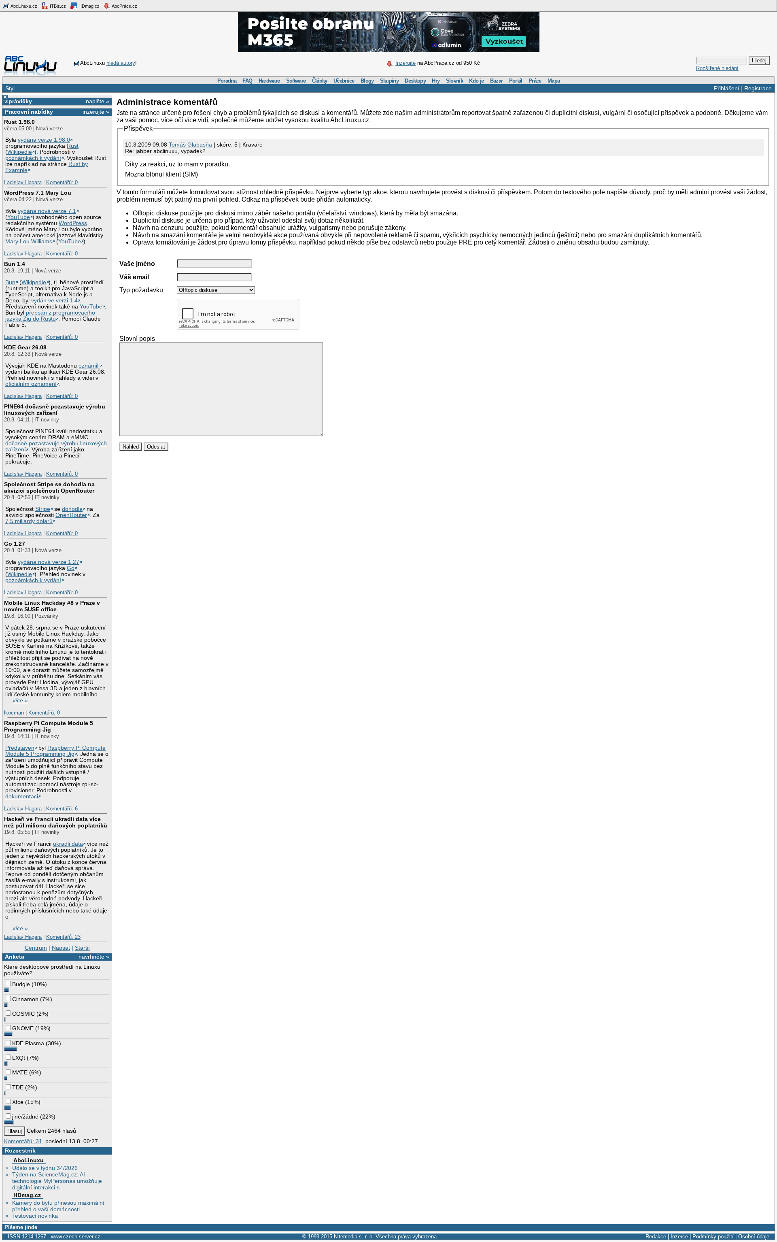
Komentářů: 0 (62, 182)
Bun (10, 282)
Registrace (758, 88)
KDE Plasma (28, 1043)
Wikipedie (19, 152)
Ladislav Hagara (23, 182)
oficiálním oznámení (31, 384)
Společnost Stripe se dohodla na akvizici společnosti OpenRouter (49, 487)
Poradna (226, 81)
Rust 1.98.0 (19, 122)
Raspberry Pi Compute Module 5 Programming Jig (48, 726)
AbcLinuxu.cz (23, 6)
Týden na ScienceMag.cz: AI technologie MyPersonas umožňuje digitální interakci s (57, 1181)
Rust (73, 146)
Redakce (655, 1236)
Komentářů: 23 (63, 937)
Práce (535, 81)
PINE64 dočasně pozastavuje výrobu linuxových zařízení (54, 409)
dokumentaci (21, 796)
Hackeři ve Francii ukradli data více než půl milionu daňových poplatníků (55, 822)
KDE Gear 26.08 (25, 347)
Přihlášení (726, 88)
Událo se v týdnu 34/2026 (45, 1168)
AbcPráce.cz (124, 6)
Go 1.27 (14, 543)
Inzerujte (405, 63)
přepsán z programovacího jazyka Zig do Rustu (50, 316)
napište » (97, 101)
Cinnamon (25, 999)
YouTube (18, 217)
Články (319, 81)
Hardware (269, 81)
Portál (515, 81)
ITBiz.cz (57, 6)
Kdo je (476, 81)
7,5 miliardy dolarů (29, 521)
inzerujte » (96, 111)
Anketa (14, 956)
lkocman (14, 713)
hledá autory (120, 63)
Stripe (42, 509)
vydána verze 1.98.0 (44, 140)
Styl (10, 88)
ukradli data (68, 844)
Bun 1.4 (14, 264)
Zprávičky (18, 101)
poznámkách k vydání (33, 158)
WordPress (73, 223)
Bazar (496, 81)
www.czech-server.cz (75, 1236)
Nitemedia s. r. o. (354, 1236)
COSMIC (23, 1013)
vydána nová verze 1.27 (48, 562)
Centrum (36, 947)
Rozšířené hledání (717, 68)
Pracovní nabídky (29, 111)
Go (70, 568)
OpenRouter (71, 515)
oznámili (89, 366)
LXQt (18, 1058)
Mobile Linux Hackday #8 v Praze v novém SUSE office (52, 606)
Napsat (61, 947)
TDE (17, 1087)
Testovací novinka (35, 1215)
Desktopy (415, 81)
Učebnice (344, 81)
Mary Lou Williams (28, 241)
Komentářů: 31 (23, 1141)
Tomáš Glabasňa (190, 144)
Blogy (367, 81)
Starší (82, 947)
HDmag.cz (88, 6)
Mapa (554, 81)
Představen (19, 748)
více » (20, 701)
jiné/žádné (25, 1116)
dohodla (72, 509)
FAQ (247, 81)
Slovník (454, 81)
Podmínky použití (713, 1236)
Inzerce (679, 1236)
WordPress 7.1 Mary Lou (37, 192)
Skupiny (389, 81)
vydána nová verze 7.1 (47, 211)
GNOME (23, 1028)
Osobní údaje (753, 1236)
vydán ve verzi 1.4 (54, 301)
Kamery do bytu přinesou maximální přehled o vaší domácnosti (58, 1205)
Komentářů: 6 (62, 809)
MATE (20, 1072)
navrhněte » (94, 956)
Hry (435, 81)
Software (296, 81)
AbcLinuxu (28, 1160)
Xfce (17, 1102)
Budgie (21, 984)
